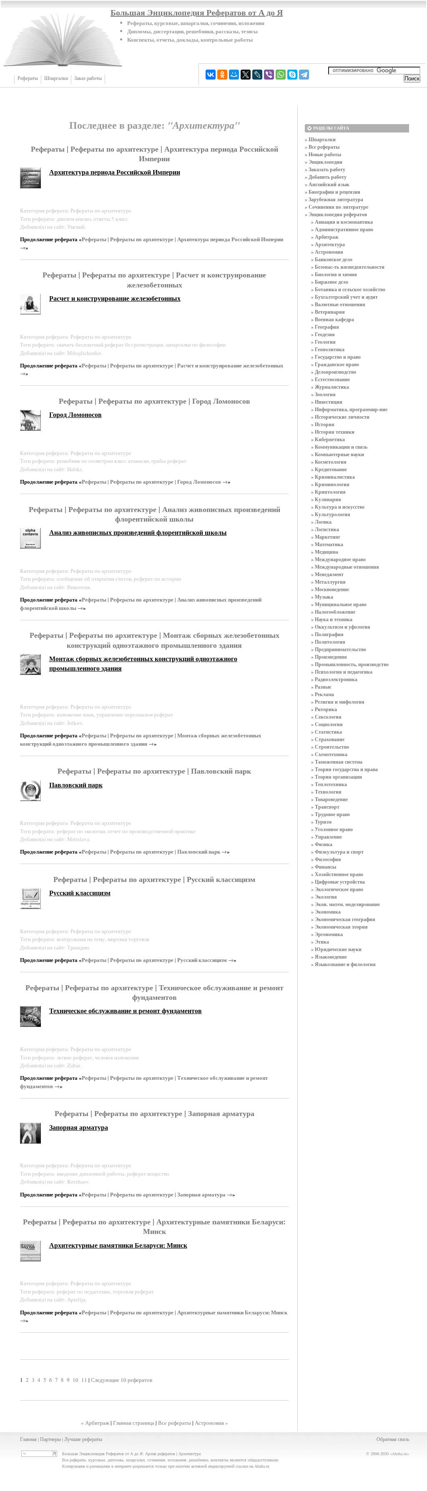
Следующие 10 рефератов (121, 1380)
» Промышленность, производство (350, 664)
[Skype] (292, 75)
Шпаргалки (56, 78)
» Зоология (323, 394)
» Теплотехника (329, 784)
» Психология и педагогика (341, 671)
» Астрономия (327, 251)
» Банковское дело (331, 259)
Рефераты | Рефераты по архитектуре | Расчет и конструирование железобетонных (154, 279)
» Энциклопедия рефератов (336, 214)
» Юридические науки (336, 949)
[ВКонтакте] (211, 75)
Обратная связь (393, 1439)
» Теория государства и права (344, 769)
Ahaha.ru (399, 1453)
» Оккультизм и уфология (340, 626)
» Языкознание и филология (343, 964)
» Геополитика (327, 349)
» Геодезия (323, 334)
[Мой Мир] (234, 75)
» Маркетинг (325, 536)
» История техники (332, 431)
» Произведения (329, 656)
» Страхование (327, 739)
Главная (28, 1439)
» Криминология (330, 484)
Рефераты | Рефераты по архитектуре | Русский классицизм (154, 879)
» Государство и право (336, 356)
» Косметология (329, 461)
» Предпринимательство (338, 649)
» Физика (321, 844)
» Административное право (342, 229)
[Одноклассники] (222, 75)
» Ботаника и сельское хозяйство (348, 289)
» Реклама (322, 694)
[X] (246, 75)
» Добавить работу (326, 176)
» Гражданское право (335, 364)
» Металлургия (328, 581)
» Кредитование (329, 469)
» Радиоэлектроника (334, 679)
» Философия (326, 859)
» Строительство (330, 746)
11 (84, 1380)
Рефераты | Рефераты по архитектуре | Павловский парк (154, 770)
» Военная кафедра (332, 319)
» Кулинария (326, 499)
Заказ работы (88, 78)
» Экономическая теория (339, 926)
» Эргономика (327, 934)
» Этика (320, 941)
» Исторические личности (340, 416)
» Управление (326, 836)
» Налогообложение (333, 611)
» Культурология (330, 514)
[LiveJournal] (257, 75)
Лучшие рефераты (83, 1439)
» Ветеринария (328, 311)
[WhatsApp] (281, 75)
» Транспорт (325, 806)
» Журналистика (330, 386)
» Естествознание (330, 379)
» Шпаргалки (320, 139)
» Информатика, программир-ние (349, 409)
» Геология (323, 341)
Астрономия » (211, 1422)
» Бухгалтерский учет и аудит (344, 296)
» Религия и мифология (337, 701)
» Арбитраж (325, 236)
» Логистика (325, 529)
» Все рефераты (322, 146)
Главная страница (133, 1422)
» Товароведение (329, 799)
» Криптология (328, 491)
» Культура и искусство (337, 506)
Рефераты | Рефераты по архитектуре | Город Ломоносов (154, 400)
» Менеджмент (327, 574)
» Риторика (324, 709)
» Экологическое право (337, 889)
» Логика (321, 521)
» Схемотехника (329, 754)
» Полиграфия (327, 634)
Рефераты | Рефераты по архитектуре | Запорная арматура (154, 1113)
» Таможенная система (336, 761)
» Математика (327, 544)
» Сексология (326, 716)
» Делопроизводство (333, 371)
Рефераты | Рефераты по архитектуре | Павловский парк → (154, 851)
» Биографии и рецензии (332, 191)
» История (322, 424)
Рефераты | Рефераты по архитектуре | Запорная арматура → (157, 1194)
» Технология (326, 791)
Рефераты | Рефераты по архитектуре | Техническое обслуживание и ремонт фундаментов (154, 992)
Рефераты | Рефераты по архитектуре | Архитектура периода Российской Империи (154, 153)
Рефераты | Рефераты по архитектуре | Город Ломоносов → (155, 481)
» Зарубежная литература (334, 199)
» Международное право (338, 559)
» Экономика (326, 911)
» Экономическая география (343, 919)
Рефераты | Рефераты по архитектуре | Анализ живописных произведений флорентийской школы (154, 514)
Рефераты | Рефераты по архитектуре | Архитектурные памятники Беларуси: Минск (154, 1226)
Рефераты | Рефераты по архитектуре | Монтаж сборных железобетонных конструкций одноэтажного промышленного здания (154, 639)
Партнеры (50, 1439)
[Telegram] (304, 75)
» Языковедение (329, 956)
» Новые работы (323, 154)
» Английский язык (327, 184)
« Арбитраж (95, 1422)
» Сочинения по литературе (336, 206)
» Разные (321, 686)
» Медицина (324, 551)
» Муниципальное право (339, 604)
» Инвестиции (326, 401)
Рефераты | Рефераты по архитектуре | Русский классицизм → (158, 960)
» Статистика (326, 731)
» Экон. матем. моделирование (345, 904)
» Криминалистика (333, 476)
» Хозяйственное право (337, 874)
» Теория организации (336, 776)
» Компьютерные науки (337, 454)
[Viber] (269, 75)
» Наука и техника (331, 619)
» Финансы (323, 866)
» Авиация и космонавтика (342, 221)
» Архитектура (328, 244)
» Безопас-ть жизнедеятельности (347, 266)
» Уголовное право (332, 829)
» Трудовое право (330, 814)
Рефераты (28, 78)
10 (75, 1380)
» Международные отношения (345, 566)
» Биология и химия (334, 274)
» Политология (328, 641)
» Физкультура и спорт (337, 851)
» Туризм (321, 821)
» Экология (324, 896)
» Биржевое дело (329, 281)
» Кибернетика (328, 439)
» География (325, 326)
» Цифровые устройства (338, 881)
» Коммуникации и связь (339, 446)
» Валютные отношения (338, 304)
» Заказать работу (325, 169)
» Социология (327, 724)
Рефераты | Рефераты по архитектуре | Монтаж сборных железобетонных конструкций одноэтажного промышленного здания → (140, 739)
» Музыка (322, 596)
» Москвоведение (330, 589)
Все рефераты (174, 1422)
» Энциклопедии (323, 161)
